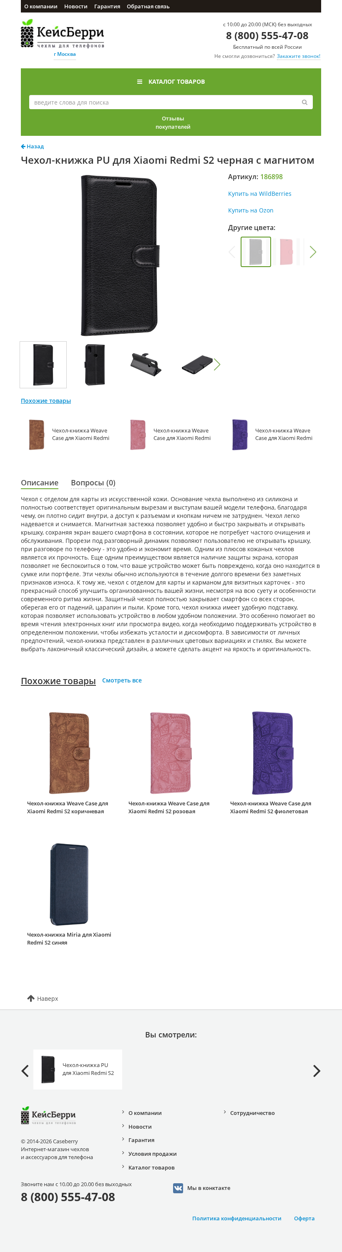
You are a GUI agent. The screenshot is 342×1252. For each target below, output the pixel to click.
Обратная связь (148, 6)
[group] (256, 252)
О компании (41, 6)
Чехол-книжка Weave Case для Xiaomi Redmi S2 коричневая (67, 807)
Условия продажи (152, 1153)
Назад (34, 146)
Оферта (304, 1218)
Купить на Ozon (251, 210)
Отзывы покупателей (173, 122)
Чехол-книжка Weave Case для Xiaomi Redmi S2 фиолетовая (270, 807)
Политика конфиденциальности (237, 1218)
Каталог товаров (176, 81)
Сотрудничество (252, 1113)
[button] (217, 364)
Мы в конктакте (208, 1188)
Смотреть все (122, 680)
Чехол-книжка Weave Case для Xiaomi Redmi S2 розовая (168, 807)
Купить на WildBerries (260, 193)
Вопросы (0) (93, 482)
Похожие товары (58, 681)
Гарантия (107, 6)
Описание (39, 482)
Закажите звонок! (298, 56)
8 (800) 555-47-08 (267, 35)
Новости (76, 6)
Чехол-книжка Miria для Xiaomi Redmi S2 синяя (69, 938)
